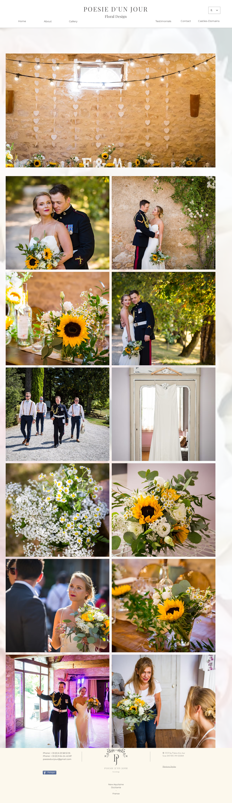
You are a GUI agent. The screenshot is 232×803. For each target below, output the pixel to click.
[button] (110, 110)
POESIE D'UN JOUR (115, 9)
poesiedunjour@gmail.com (57, 759)
